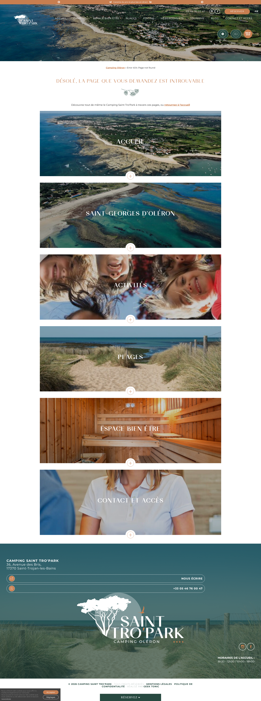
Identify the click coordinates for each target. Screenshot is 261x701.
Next (202, 2)
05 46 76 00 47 (195, 11)
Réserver (237, 11)
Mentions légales (159, 684)
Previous (59, 2)
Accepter (50, 692)
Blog (215, 18)
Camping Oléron (115, 67)
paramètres (6, 699)
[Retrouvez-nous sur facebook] (217, 11)
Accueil (61, 18)
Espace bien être (106, 18)
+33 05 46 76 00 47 (188, 588)
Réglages (50, 697)
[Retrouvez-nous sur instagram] (212, 11)
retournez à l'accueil (177, 104)
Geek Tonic (151, 686)
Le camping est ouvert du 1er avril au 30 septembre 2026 (130, 2)
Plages (131, 18)
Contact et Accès (238, 18)
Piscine (148, 18)
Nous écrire (192, 578)
